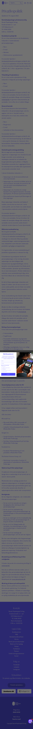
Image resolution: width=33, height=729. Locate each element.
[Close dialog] (31, 354)
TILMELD (8, 374)
